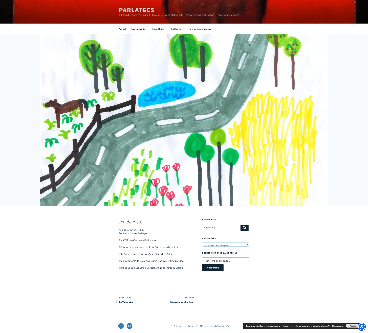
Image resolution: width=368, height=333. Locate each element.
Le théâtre (176, 29)
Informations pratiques (200, 29)
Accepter (353, 326)
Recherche (213, 267)
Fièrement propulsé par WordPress (216, 326)
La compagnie (138, 29)
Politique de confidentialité (186, 326)
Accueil (122, 29)
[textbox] (225, 246)
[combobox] (225, 245)
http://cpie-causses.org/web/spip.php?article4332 (145, 254)
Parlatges (137, 10)
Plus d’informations (335, 326)
